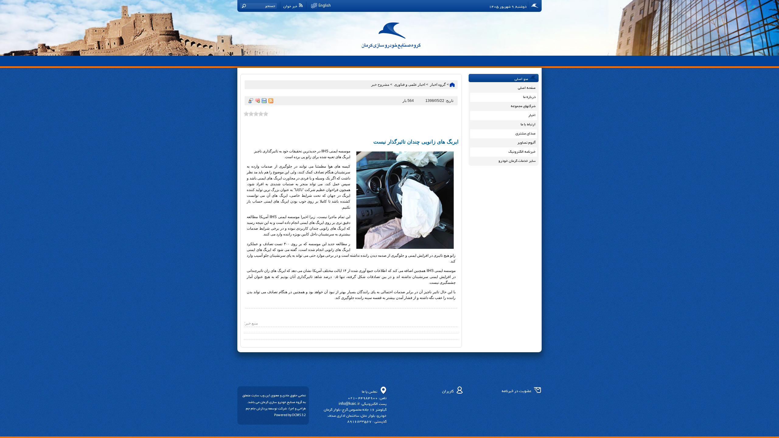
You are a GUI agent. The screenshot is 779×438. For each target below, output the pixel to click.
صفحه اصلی (527, 88)
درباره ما (529, 97)
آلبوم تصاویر (526, 142)
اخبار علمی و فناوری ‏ (409, 84)
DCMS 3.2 (299, 415)
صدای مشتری (525, 133)
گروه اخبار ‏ (437, 84)
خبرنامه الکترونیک (522, 151)
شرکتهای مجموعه (523, 106)
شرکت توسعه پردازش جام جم (266, 408)
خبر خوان (290, 6)
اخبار (532, 115)
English (325, 6)
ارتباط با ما (528, 124)
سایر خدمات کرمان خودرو (517, 161)
